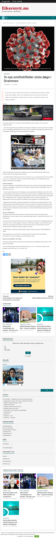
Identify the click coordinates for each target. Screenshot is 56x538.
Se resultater (28, 356)
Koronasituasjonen (14, 293)
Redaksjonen (7, 84)
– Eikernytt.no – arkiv (8, 415)
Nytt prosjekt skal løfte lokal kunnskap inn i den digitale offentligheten (44, 328)
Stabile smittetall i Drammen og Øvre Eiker (42, 297)
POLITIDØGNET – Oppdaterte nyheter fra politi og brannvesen (17, 399)
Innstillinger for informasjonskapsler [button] (25, 536)
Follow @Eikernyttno (7, 447)
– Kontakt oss (6, 414)
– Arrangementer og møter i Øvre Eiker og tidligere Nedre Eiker (18, 401)
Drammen (7, 293)
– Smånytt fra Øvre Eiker (8, 404)
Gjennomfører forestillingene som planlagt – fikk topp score (10, 328)
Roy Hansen (14, 332)
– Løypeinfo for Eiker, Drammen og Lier (12, 406)
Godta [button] (37, 536)
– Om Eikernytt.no (7, 412)
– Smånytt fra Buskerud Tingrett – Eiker (12, 402)
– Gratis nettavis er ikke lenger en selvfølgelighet (14, 410)
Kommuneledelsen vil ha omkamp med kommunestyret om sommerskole (12, 298)
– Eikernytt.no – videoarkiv (9, 417)
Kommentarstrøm (7, 461)
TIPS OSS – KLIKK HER (17, 1)
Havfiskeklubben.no (7, 426)
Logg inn (5, 456)
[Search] (53, 17)
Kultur (4, 324)
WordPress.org (6, 464)
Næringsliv (28, 324)
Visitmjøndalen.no (7, 435)
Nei (5, 348)
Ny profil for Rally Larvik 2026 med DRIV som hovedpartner (10, 495)
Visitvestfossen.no (7, 433)
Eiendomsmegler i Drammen (9, 429)
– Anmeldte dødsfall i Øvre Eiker (10, 408)
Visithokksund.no (7, 431)
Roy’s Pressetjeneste (8, 428)
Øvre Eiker (21, 293)
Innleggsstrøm (6, 458)
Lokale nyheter (7, 73)
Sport (9, 490)
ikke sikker (7, 350)
